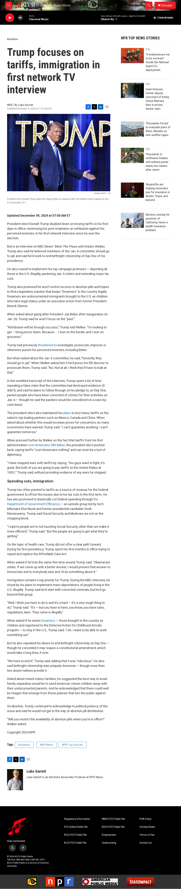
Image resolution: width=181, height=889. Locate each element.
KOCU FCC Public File (113, 827)
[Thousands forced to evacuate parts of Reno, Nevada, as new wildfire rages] (132, 129)
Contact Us (145, 843)
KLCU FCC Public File (75, 843)
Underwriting (109, 843)
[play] (10, 18)
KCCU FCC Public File (75, 835)
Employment (109, 835)
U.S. (148, 49)
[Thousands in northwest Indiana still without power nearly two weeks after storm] (132, 155)
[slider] (26, 17)
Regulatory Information (77, 819)
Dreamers (48, 620)
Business (12, 39)
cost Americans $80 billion (46, 445)
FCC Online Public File (76, 827)
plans (67, 413)
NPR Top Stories (72, 744)
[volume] (20, 18)
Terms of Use (146, 835)
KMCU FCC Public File (113, 819)
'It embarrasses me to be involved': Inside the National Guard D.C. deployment (158, 62)
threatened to (47, 345)
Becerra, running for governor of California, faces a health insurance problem (158, 222)
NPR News (46, 744)
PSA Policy (145, 819)
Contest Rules (147, 827)
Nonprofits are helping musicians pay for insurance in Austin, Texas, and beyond (158, 192)
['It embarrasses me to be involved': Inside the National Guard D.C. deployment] (132, 55)
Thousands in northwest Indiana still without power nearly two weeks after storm (157, 162)
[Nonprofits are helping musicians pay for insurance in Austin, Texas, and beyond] (132, 190)
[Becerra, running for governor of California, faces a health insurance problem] (132, 220)
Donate (166, 5)
